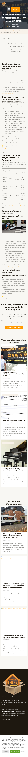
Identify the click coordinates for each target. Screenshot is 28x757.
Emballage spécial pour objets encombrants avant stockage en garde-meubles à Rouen (13, 585)
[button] (5, 9)
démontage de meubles (15, 205)
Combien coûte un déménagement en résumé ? (16, 44)
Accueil (2, 30)
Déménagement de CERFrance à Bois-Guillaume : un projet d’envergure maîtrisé (13, 535)
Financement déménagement (12, 30)
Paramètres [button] (5, 751)
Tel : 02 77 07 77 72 (6, 704)
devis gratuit (5, 148)
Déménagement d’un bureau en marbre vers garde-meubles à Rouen (14, 637)
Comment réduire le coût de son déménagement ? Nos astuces (16, 51)
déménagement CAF (13, 267)
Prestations (4, 729)
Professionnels (5, 727)
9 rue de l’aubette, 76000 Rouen (10, 700)
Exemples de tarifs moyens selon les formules (16, 49)
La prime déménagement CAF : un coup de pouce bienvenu (14, 421)
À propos (3, 723)
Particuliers (4, 725)
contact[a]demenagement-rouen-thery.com (13, 702)
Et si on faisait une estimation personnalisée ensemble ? (16, 54)
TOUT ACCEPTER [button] (15, 751)
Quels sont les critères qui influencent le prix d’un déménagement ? (16, 46)
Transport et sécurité (8, 443)
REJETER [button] (22, 751)
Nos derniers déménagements (9, 735)
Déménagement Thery (8, 93)
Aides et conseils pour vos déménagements (13, 733)
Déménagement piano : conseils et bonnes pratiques (13, 469)
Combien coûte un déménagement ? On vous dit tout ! (13, 373)
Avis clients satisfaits (7, 731)
